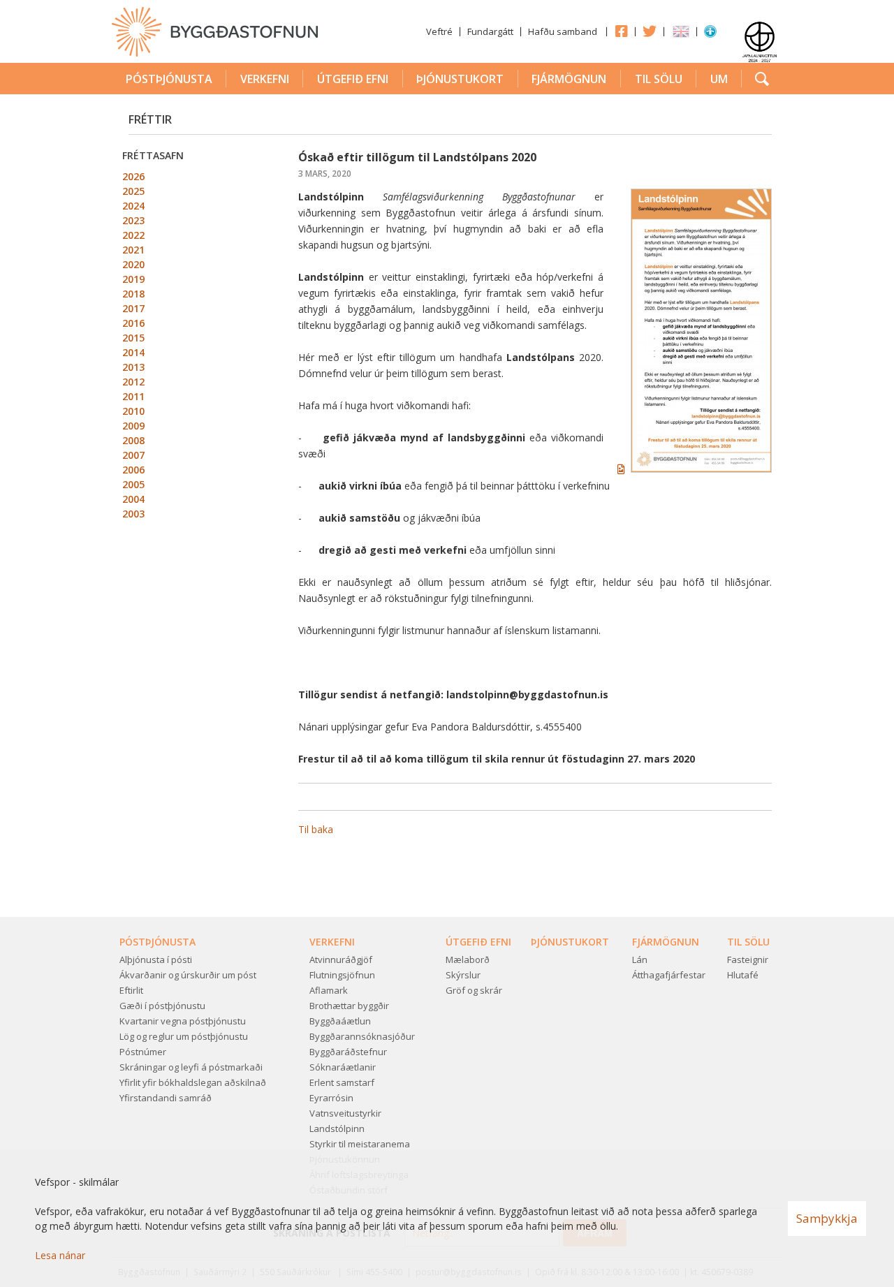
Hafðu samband (562, 31)
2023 (133, 220)
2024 (133, 205)
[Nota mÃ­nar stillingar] (710, 34)
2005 (133, 484)
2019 (133, 279)
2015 (133, 337)
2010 (133, 411)
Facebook (621, 31)
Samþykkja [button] (827, 1218)
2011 (133, 396)
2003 (133, 513)
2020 (133, 264)
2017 (133, 308)
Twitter (650, 31)
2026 (133, 176)
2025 (133, 191)
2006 (133, 469)
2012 (133, 381)
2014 (133, 352)
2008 (133, 440)
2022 (133, 235)
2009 (133, 425)
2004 (133, 499)
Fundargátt (490, 31)
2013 (133, 367)
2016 (133, 323)
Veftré (439, 31)
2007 (133, 455)
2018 (133, 293)
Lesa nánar (60, 1255)
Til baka (315, 829)
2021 (133, 249)
